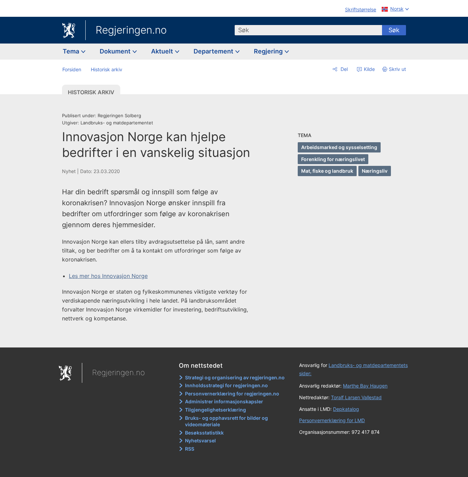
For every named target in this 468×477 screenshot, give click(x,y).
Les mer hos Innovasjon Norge (108, 275)
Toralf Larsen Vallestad (356, 397)
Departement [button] (214, 51)
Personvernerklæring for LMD (332, 420)
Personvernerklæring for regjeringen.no (232, 393)
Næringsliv (374, 171)
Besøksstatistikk (204, 433)
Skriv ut (397, 69)
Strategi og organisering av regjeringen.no (235, 377)
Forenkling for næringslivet (333, 159)
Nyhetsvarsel (200, 440)
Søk (394, 30)
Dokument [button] (116, 51)
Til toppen (161, 337)
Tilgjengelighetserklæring (215, 410)
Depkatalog (346, 409)
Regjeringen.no (131, 30)
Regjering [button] (269, 51)
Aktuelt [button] (162, 51)
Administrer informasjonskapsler (224, 401)
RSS (189, 449)
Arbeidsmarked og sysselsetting (339, 147)
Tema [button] (72, 51)
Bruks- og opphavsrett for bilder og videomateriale (226, 421)
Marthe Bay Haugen (365, 386)
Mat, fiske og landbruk (327, 171)
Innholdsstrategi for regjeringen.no (226, 385)
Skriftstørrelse (360, 9)
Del (343, 69)
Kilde (368, 69)
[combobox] (308, 30)
